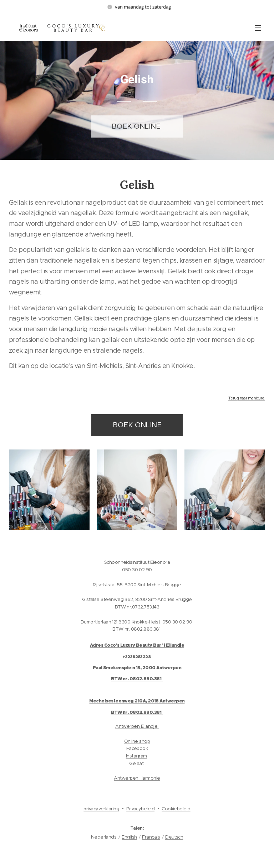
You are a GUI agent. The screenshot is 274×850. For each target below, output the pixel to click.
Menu (258, 27)
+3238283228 (136, 656)
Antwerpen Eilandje (137, 726)
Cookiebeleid (176, 809)
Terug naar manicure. (246, 398)
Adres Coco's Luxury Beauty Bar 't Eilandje (137, 645)
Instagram (136, 756)
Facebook (137, 748)
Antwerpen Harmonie (137, 778)
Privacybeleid (140, 809)
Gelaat (136, 763)
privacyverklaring (101, 809)
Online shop (137, 741)
